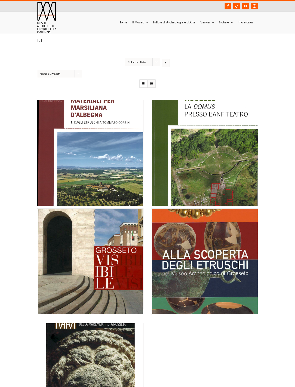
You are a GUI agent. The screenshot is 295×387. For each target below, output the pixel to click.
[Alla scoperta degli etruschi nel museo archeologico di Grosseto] (205, 242)
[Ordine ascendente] (166, 63)
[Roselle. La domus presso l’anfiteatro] (205, 134)
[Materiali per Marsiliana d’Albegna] (90, 134)
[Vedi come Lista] (151, 83)
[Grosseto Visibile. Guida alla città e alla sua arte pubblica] (90, 242)
